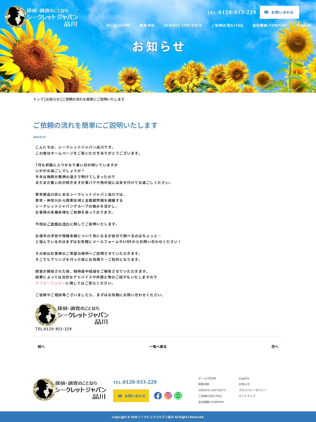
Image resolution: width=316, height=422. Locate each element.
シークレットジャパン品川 (156, 417)
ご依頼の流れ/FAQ (227, 25)
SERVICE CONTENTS (183, 25)
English (304, 25)
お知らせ (244, 384)
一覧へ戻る (158, 346)
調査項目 (147, 25)
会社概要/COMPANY (270, 25)
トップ (38, 99)
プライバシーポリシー (252, 390)
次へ (274, 346)
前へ (41, 346)
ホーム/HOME (118, 25)
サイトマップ (247, 396)
